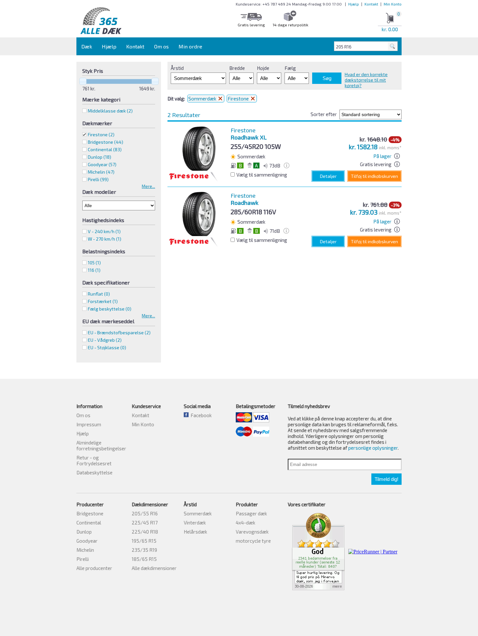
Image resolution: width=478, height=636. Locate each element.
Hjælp (353, 4)
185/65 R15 (144, 559)
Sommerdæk (202, 98)
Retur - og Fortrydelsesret (94, 460)
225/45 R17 (145, 522)
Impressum (88, 424)
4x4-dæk (245, 522)
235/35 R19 (144, 550)
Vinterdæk (195, 522)
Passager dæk (251, 513)
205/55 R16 (145, 513)
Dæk (86, 46)
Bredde (237, 68)
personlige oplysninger (373, 448)
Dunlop (84, 532)
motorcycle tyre (253, 541)
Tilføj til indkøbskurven (374, 176)
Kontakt (371, 4)
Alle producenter (94, 568)
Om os (161, 46)
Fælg (290, 68)
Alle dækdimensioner (154, 568)
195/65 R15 (144, 541)
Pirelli (82, 559)
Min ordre (190, 46)
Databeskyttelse (94, 472)
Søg (327, 78)
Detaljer (328, 176)
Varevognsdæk (252, 532)
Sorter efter (324, 114)
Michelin (85, 550)
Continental (88, 522)
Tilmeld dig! (386, 479)
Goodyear (87, 541)
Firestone (101, 134)
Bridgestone (89, 513)
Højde (263, 68)
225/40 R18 (145, 532)
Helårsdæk (195, 532)
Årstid (177, 68)
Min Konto (393, 4)
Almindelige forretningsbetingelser (101, 445)
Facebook (200, 415)
